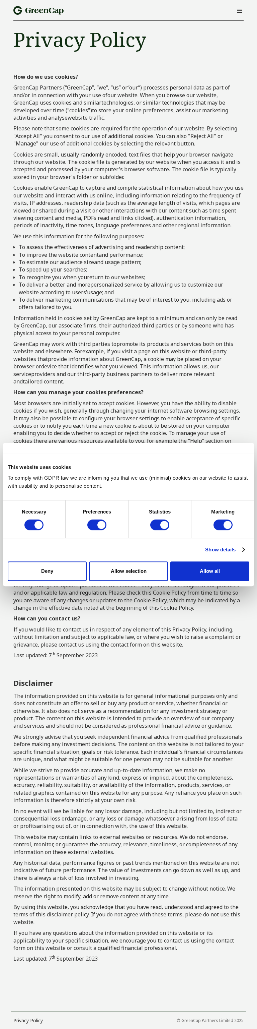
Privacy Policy (28, 1020)
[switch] (96, 525)
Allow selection (129, 571)
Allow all (210, 571)
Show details (220, 549)
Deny (47, 571)
